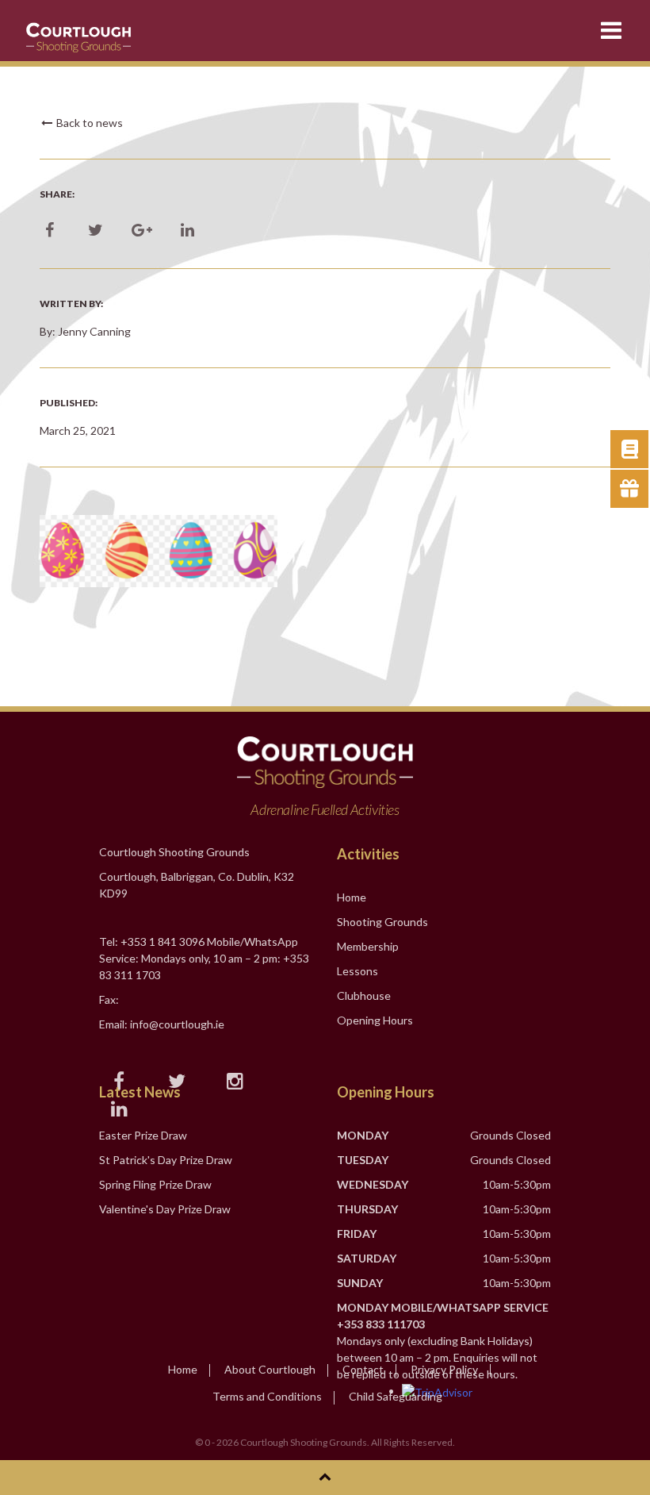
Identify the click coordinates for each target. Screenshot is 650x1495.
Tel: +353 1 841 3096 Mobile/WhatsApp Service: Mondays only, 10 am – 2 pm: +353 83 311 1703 (204, 958)
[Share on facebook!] (49, 230)
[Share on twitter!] (95, 230)
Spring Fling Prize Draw (155, 1184)
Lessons (357, 971)
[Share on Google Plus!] (141, 230)
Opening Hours (375, 1020)
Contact (363, 1369)
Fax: (109, 999)
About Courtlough (269, 1369)
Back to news (88, 122)
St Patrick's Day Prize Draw (165, 1159)
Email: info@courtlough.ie (161, 1024)
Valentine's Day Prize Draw (165, 1209)
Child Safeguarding (395, 1396)
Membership (368, 946)
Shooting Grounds (382, 921)
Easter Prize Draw (143, 1135)
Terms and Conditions (267, 1396)
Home (351, 897)
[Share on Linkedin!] (187, 230)
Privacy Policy (444, 1369)
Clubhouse (364, 995)
